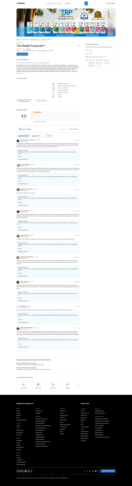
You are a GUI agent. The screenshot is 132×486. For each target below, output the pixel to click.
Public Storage (63, 427)
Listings (18, 411)
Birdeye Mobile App (20, 464)
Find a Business (98, 428)
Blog (82, 422)
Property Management (65, 424)
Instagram (108, 62)
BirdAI (17, 455)
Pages (17, 417)
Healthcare (25, 39)
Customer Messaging (40, 428)
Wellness (62, 433)
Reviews (18, 413)
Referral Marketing (39, 430)
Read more (19, 73)
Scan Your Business (99, 425)
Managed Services (99, 411)
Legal (61, 422)
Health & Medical (34, 39)
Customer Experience (40, 444)
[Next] (78, 385)
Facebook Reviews (39, 439)
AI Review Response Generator (102, 421)
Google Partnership (21, 462)
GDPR (40, 478)
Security (36, 478)
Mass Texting (19, 432)
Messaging (19, 440)
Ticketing (18, 449)
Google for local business (41, 418)
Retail (61, 431)
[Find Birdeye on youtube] (95, 471)
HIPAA (43, 478)
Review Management (40, 421)
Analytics (18, 457)
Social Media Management (41, 446)
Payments (18, 434)
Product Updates (85, 427)
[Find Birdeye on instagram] (92, 471)
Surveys (18, 442)
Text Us (90, 50)
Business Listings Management (42, 441)
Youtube (100, 62)
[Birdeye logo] (20, 3)
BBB (99, 65)
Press (82, 424)
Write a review (110, 3)
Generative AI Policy (54, 478)
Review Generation (39, 423)
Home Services (63, 420)
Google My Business (40, 437)
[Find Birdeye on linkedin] (90, 471)
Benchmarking (19, 447)
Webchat (18, 425)
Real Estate (62, 429)
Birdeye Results (84, 436)
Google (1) (49, 136)
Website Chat (38, 432)
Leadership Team (85, 413)
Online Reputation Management (43, 425)
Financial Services (64, 415)
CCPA (47, 478)
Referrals (18, 415)
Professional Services (100, 413)
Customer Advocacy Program (102, 437)
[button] (27, 352)
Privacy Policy (30, 478)
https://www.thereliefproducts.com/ (98, 57)
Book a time (83, 417)
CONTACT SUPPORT (108, 471)
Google (92, 60)
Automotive (63, 411)
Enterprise (37, 413)
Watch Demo (84, 415)
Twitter (107, 60)
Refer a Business (99, 434)
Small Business (39, 411)
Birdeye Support (99, 432)
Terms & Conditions (21, 478)
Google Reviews (39, 434)
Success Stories (84, 431)
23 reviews (28, 48)
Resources (83, 420)
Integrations (19, 459)
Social (17, 428)
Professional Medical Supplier (42, 63)
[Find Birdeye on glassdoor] (98, 471)
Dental (61, 413)
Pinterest (93, 65)
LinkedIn (92, 62)
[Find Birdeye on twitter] (87, 471)
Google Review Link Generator (102, 423)
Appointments (19, 430)
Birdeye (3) (37, 136)
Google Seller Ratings (21, 420)
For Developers (98, 430)
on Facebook (37, 140)
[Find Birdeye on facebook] (84, 471)
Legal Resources (84, 438)
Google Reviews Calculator (101, 418)
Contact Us (83, 440)
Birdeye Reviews (84, 433)
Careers (83, 429)
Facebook (100, 60)
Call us (90, 53)
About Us (83, 411)
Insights (18, 445)
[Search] (86, 3)
